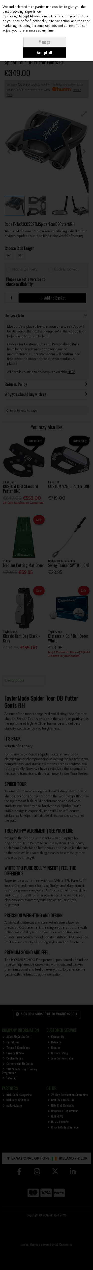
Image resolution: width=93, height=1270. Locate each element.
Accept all (44, 52)
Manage (44, 42)
